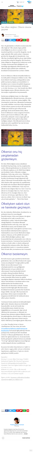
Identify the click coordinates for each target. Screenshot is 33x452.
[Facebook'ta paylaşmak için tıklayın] (7, 40)
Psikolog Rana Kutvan (10, 34)
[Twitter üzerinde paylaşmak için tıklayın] (10, 40)
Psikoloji (11, 22)
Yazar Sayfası (26, 438)
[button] (2, 2)
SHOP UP (21, 2)
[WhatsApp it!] (24, 40)
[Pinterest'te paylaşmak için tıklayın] (18, 40)
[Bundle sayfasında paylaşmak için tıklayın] (27, 40)
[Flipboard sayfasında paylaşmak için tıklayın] (21, 40)
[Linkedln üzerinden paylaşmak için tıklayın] (14, 40)
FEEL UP (4, 22)
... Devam (25, 433)
